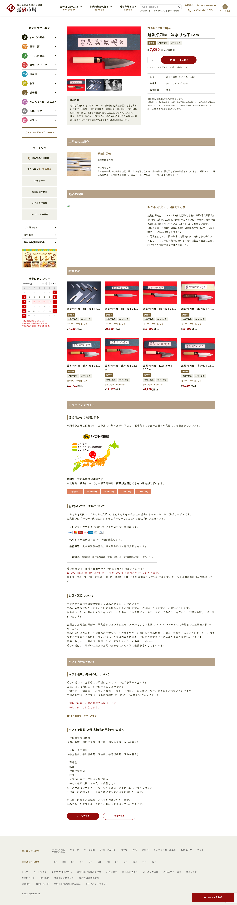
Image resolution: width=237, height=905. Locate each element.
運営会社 (26, 884)
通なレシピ (191, 872)
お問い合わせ (173, 11)
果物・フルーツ (108, 849)
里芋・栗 (74, 849)
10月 (135, 862)
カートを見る (40, 872)
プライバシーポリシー (97, 884)
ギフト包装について (181, 67)
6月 (99, 862)
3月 (73, 862)
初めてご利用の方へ (62, 872)
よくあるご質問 (150, 872)
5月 (90, 862)
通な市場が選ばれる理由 (89, 872)
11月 (145, 862)
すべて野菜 (89, 849)
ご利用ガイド (145, 11)
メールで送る (83, 816)
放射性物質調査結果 (34, 242)
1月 (55, 862)
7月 (108, 862)
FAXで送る (119, 816)
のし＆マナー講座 (172, 872)
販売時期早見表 (130, 872)
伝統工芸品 (186, 849)
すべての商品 (58, 849)
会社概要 (28, 235)
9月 (126, 862)
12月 (154, 862)
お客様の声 (111, 872)
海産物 (124, 849)
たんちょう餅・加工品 (165, 849)
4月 (82, 862)
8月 (117, 862)
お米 (135, 849)
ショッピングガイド (158, 67)
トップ (25, 872)
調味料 (145, 849)
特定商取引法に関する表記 (67, 884)
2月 (64, 862)
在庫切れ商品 (58, 852)
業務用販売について (64, 878)
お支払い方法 (159, 11)
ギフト (200, 849)
